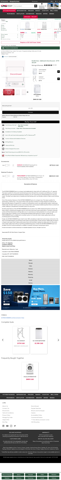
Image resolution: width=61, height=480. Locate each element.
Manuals (30, 263)
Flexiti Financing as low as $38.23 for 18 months (17, 152)
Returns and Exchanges (38, 410)
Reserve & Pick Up (9, 145)
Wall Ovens (54, 10)
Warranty (30, 274)
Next (27, 92)
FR (59, 1)
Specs (30, 260)
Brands (51, 13)
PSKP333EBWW (42, 69)
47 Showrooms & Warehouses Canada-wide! (42, 6)
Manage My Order (14, 1)
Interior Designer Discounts (12, 148)
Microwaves (11, 13)
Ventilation (20, 13)
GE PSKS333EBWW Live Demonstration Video (12, 318)
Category (4, 28)
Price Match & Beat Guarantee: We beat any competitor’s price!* (21, 155)
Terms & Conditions (8, 413)
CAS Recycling (35, 422)
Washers (39, 13)
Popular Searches (36, 408)
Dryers (45, 13)
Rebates (30, 271)
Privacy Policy (6, 415)
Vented (3, 35)
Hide (7, 21)
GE (9, 45)
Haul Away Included (20, 128)
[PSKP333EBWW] (37, 89)
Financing (30, 277)
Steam (3, 37)
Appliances (3, 45)
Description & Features (30, 184)
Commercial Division (36, 417)
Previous (3, 92)
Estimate (30, 112)
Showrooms (35, 1)
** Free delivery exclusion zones (40, 419)
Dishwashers (30, 13)
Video (30, 266)
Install (30, 280)
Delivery (30, 283)
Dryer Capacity (5, 34)
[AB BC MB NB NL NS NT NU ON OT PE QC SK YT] (52, 1)
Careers (33, 413)
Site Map (4, 422)
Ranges (37, 10)
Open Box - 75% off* (30, 17)
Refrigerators (21, 10)
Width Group (4, 30)
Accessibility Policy (36, 415)
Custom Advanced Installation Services (15, 138)
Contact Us (5, 408)
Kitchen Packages (9, 10)
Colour (3, 26)
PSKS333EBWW (13, 45)
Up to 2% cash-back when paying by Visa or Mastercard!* (20, 135)
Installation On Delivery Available (13, 131)
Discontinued (35, 406)
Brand (3, 25)
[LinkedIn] (3, 426)
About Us (5, 406)
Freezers (31, 10)
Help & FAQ (5, 419)
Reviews (30, 268)
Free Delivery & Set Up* (16, 125)
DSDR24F (41, 77)
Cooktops (45, 10)
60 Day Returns (9, 142)
